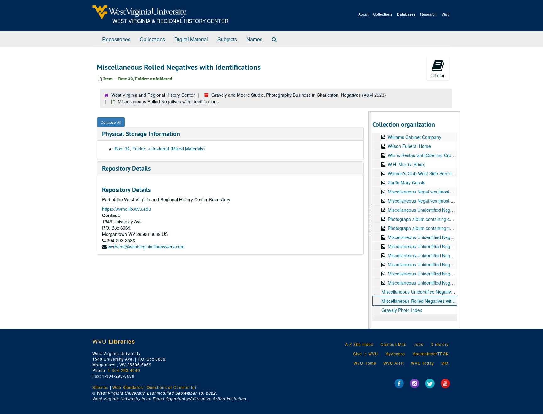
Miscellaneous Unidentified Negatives (425, 210)
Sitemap (100, 387)
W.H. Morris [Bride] (406, 164)
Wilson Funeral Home (409, 146)
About (363, 14)
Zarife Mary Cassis (406, 182)
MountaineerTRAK (430, 353)
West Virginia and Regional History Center (153, 95)
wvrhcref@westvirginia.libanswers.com (146, 246)
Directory (440, 344)
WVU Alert (393, 363)
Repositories (116, 39)
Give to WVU (365, 353)
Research (428, 14)
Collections (382, 14)
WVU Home (365, 363)
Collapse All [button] (111, 122)
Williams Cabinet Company (414, 137)
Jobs (418, 344)
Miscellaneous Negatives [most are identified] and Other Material (452, 201)
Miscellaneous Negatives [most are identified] (433, 191)
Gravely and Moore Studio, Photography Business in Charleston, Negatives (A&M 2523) (298, 95)
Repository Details (126, 168)
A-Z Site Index (359, 344)
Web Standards (127, 387)
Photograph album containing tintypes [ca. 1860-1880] (442, 228)
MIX (445, 363)
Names (254, 39)
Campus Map (394, 344)
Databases (406, 14)
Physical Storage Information (141, 134)
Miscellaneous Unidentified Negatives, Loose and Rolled (437, 292)
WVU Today (422, 363)
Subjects (227, 39)
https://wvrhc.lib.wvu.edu (126, 209)
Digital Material (191, 39)
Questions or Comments (171, 387)
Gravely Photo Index (401, 310)
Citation (438, 75)
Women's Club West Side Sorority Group (428, 173)
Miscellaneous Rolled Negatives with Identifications (431, 301)
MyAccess (395, 353)
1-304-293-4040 (124, 370)
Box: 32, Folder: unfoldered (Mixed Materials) (160, 148)
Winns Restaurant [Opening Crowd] (423, 155)
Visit (445, 14)
